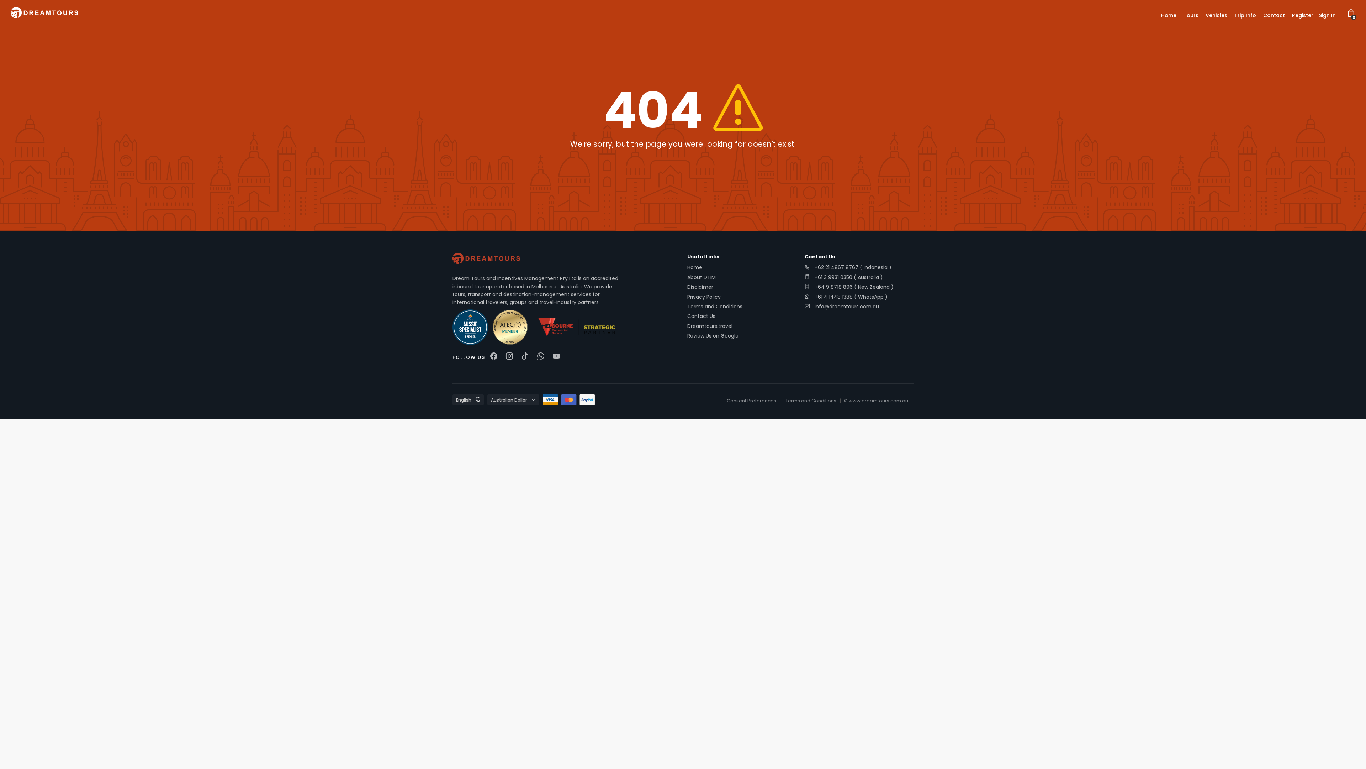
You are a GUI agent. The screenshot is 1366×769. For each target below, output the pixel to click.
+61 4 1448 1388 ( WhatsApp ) (850, 296)
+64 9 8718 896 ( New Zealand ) (853, 287)
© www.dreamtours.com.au (876, 400)
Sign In (1327, 15)
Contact (1274, 15)
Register (1302, 15)
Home (1168, 15)
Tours (1191, 15)
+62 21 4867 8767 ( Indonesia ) (852, 267)
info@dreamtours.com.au (847, 306)
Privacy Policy (704, 296)
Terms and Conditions (714, 306)
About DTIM (701, 277)
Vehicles (1216, 15)
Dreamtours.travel (709, 326)
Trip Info (1245, 15)
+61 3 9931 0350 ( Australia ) (848, 277)
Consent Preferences (751, 400)
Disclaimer (700, 287)
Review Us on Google (712, 335)
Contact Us (701, 316)
